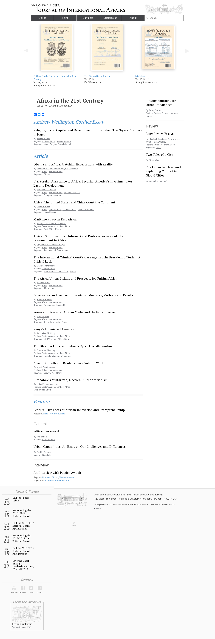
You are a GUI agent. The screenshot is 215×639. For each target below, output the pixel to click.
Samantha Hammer (158, 180)
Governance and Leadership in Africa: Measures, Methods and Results (83, 295)
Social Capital (64, 144)
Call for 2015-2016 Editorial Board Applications (23, 551)
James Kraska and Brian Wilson (51, 223)
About (133, 18)
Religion (53, 144)
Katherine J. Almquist (46, 189)
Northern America (72, 192)
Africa (44, 192)
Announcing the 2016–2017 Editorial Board (21, 513)
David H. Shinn (43, 206)
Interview (49, 480)
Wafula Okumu (43, 282)
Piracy (58, 229)
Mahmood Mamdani (46, 265)
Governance (49, 305)
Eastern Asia (55, 209)
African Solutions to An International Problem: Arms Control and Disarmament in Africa (80, 238)
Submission (110, 18)
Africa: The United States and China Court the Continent (74, 202)
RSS (74, 525)
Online (42, 18)
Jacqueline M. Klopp (46, 333)
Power (64, 322)
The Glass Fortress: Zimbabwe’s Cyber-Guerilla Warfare (73, 346)
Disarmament (63, 250)
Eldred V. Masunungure (47, 383)
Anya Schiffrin (43, 316)
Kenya (67, 338)
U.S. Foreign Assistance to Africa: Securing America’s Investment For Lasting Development (83, 183)
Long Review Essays (160, 133)
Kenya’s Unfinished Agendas (54, 329)
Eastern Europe (161, 113)
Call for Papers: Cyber (21, 499)
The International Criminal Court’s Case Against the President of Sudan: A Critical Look (87, 259)
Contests (87, 18)
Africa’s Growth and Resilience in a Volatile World (69, 363)
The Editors (42, 436)
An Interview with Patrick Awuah (57, 472)
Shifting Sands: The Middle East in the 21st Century (55, 77)
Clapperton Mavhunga (47, 350)
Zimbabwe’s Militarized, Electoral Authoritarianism (71, 380)
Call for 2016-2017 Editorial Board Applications (23, 525)
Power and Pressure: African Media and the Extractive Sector (77, 312)
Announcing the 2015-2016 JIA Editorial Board (21, 538)
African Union (50, 288)
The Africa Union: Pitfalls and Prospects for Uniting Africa (75, 278)
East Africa (49, 229)
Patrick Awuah (62, 480)
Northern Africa (48, 141)
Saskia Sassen (44, 452)
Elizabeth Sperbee (157, 138)
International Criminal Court (56, 271)
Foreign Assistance (52, 195)
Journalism (49, 322)
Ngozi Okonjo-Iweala (46, 367)
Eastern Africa (48, 226)
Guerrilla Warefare (52, 355)
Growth (47, 372)
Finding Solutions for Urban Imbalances (161, 102)
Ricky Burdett (155, 110)
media (57, 322)
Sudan (73, 271)
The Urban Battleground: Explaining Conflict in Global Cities (164, 171)
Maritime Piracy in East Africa (55, 219)
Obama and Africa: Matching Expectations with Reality (73, 164)
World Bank (56, 372)
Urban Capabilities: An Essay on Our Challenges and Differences (80, 446)
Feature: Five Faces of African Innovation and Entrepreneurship (79, 410)
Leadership (61, 305)
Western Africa (64, 141)
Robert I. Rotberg (44, 299)
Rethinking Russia (22, 624)
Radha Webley (159, 141)
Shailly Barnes (43, 138)
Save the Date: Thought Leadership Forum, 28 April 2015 (23, 565)
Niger (46, 144)
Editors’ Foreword (46, 431)
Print (65, 18)
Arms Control (50, 250)
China (158, 147)
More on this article (42, 389)
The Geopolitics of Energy (97, 76)
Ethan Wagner (155, 160)
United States (50, 212)
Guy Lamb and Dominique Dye (51, 244)
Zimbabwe (66, 355)
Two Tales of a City (159, 154)
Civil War (48, 338)
